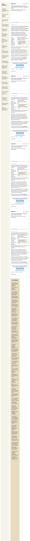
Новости (13, 136)
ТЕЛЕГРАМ (20, 136)
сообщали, (24, 126)
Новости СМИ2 (13, 71)
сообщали (24, 57)
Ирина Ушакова (27, 211)
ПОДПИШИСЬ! (21, 65)
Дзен (17, 136)
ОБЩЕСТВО (13, 3)
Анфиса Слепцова (26, 3)
